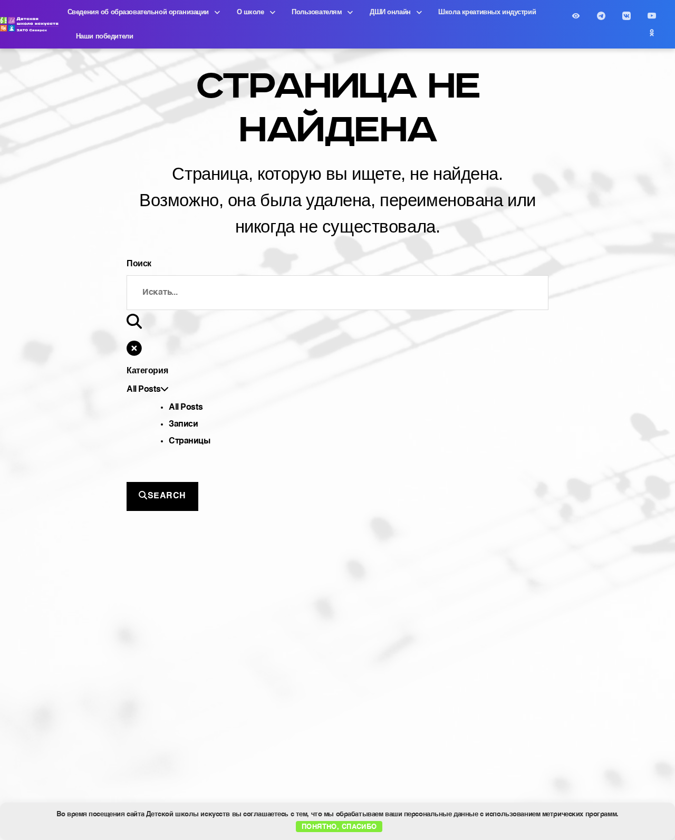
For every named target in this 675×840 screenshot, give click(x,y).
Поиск (139, 263)
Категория (147, 370)
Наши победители (104, 36)
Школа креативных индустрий (487, 12)
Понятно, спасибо (339, 826)
